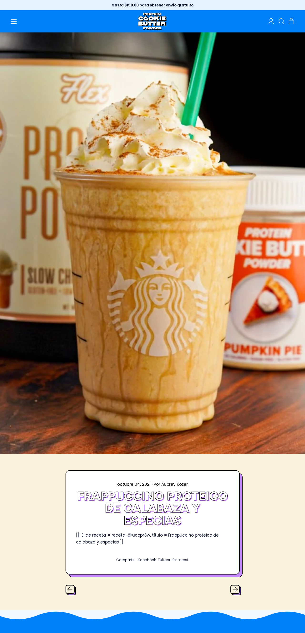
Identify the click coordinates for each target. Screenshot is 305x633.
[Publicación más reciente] (234, 589)
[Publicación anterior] (70, 589)
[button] (281, 21)
